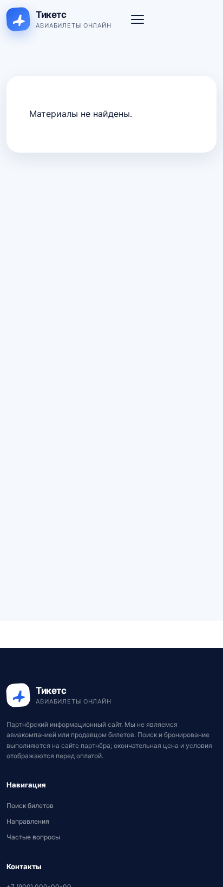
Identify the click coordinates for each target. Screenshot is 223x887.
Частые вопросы (33, 837)
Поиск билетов (30, 805)
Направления (27, 821)
